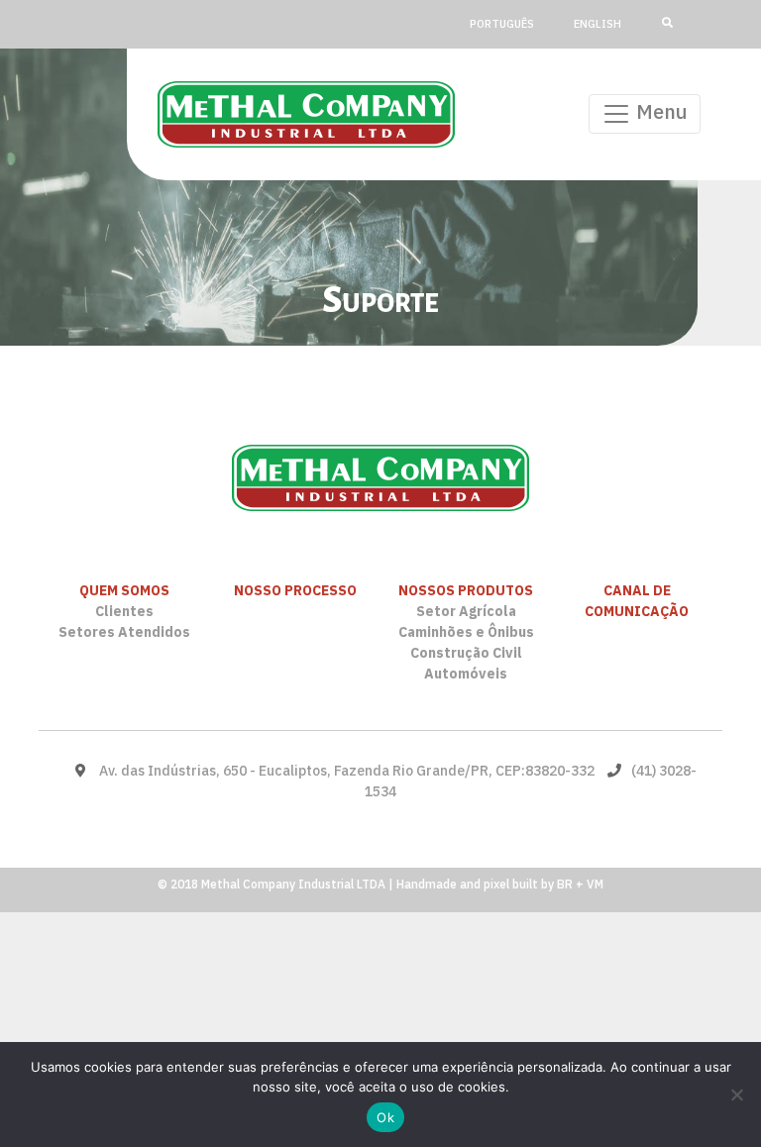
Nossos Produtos (465, 590)
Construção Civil (466, 653)
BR (565, 884)
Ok (385, 1117)
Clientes (124, 611)
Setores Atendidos (124, 632)
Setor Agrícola (466, 611)
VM (595, 884)
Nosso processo (295, 590)
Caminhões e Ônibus (466, 632)
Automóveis (465, 673)
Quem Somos (124, 590)
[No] (736, 1094)
